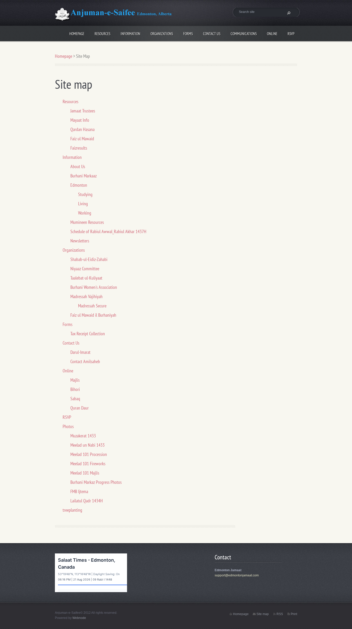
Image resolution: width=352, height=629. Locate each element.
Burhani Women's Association (93, 287)
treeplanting (72, 510)
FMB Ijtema (79, 491)
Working (84, 213)
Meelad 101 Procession (88, 454)
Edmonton (78, 185)
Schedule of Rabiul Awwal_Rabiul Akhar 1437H (108, 231)
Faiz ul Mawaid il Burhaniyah (93, 315)
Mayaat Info (79, 120)
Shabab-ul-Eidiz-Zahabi (88, 259)
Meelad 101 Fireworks (87, 464)
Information (130, 33)
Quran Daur (79, 408)
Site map (262, 614)
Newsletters (79, 241)
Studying (85, 194)
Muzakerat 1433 (83, 436)
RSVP (291, 33)
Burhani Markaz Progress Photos (96, 482)
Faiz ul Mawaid (82, 139)
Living (83, 204)
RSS (279, 614)
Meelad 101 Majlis (84, 473)
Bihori (75, 389)
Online (272, 33)
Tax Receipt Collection (87, 334)
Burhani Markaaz (83, 176)
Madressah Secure (92, 306)
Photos (68, 426)
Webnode (79, 618)
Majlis (75, 380)
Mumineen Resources (87, 222)
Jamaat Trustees (82, 111)
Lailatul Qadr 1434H (86, 501)
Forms (188, 33)
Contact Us (211, 33)
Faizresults (78, 148)
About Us (77, 166)
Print (294, 614)
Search (288, 13)
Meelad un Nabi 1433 (87, 445)
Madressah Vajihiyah (86, 296)
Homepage (76, 33)
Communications (244, 33)
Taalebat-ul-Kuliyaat (86, 278)
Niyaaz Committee (84, 269)
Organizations (161, 33)
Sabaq (75, 399)
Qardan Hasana (82, 129)
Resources (102, 33)
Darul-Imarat (80, 352)
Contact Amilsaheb (85, 361)
